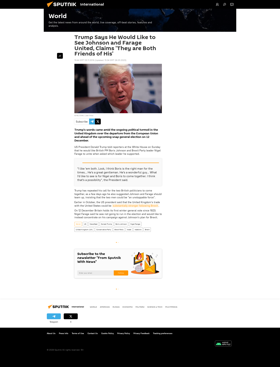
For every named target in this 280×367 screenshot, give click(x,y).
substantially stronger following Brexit (135, 205)
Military (139, 307)
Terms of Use (78, 333)
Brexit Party (119, 229)
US (85, 224)
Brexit (147, 229)
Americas (105, 307)
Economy (128, 307)
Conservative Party (103, 229)
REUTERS (80, 115)
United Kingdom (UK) (84, 229)
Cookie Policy (107, 333)
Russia (116, 307)
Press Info (63, 333)
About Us (51, 333)
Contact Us (93, 333)
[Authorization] (217, 4)
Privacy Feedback (141, 333)
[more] (60, 56)
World (78, 224)
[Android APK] (223, 344)
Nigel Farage (135, 224)
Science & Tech (154, 307)
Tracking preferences (162, 333)
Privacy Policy (123, 333)
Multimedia (171, 307)
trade (129, 229)
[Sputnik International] (62, 8)
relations (138, 229)
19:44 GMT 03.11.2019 (84, 60)
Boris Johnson (121, 224)
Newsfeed (93, 224)
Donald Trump (106, 224)
